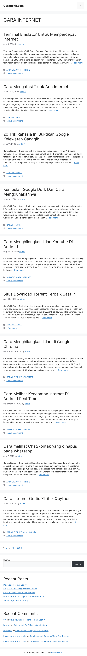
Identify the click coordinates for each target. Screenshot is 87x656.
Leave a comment (14, 73)
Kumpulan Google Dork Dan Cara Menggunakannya (33, 192)
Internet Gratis (29, 532)
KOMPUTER (28, 377)
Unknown (7, 630)
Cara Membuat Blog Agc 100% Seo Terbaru (49, 636)
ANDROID (10, 70)
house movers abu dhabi (14, 636)
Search (6, 560)
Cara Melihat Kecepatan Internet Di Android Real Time (36, 396)
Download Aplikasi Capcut (15, 585)
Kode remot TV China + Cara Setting (30, 625)
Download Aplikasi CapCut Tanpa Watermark (23, 596)
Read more (78, 63)
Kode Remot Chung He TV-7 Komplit (31, 630)
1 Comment (11, 328)
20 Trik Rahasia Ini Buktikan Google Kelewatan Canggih (36, 136)
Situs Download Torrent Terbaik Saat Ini (40, 294)
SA (4, 620)
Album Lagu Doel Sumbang (15, 600)
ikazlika (6, 625)
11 (13, 548)
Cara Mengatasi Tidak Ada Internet (35, 86)
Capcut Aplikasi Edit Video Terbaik (19, 592)
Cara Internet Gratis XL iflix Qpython (37, 498)
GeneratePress (57, 652)
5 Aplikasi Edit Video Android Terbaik (20, 589)
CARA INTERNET (23, 70)
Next (19, 548)
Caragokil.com (13, 5)
